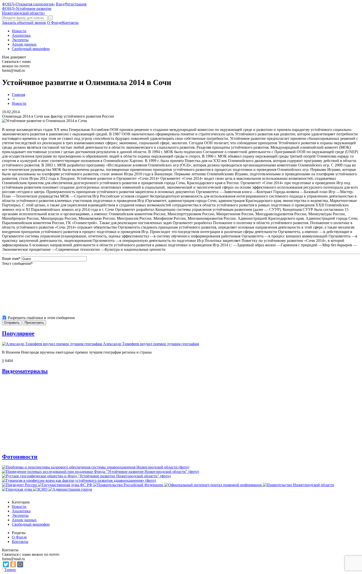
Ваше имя (11, 258)
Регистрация (75, 4)
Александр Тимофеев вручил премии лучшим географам (151, 344)
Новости (19, 31)
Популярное (18, 333)
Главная (18, 94)
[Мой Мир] (20, 564)
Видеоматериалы (25, 371)
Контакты (70, 22)
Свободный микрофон (31, 49)
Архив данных (24, 44)
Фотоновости (19, 456)
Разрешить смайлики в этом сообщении (41, 318)
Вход (60, 4)
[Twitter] (6, 564)
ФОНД (28, 4)
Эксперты (20, 40)
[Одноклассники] (13, 564)
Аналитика (21, 35)
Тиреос (10, 570)
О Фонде (54, 22)
